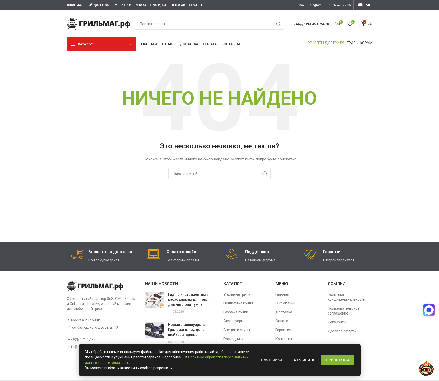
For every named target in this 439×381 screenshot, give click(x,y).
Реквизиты (337, 322)
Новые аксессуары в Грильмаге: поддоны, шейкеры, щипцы (187, 329)
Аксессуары (233, 321)
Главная (282, 294)
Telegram (315, 5)
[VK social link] (368, 5)
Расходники (233, 339)
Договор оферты (342, 331)
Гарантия (283, 330)
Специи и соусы (236, 330)
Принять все (338, 360)
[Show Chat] (428, 310)
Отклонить (304, 360)
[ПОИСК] (278, 24)
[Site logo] (98, 23)
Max (301, 5)
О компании (285, 303)
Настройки (271, 360)
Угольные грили (236, 294)
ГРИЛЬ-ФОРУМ (359, 43)
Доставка (283, 312)
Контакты (283, 339)
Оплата (281, 321)
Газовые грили (235, 312)
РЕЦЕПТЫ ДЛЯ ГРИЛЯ (326, 43)
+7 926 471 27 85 (338, 5)
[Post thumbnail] (154, 303)
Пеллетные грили (238, 303)
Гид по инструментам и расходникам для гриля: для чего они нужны (189, 299)
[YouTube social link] (360, 5)
